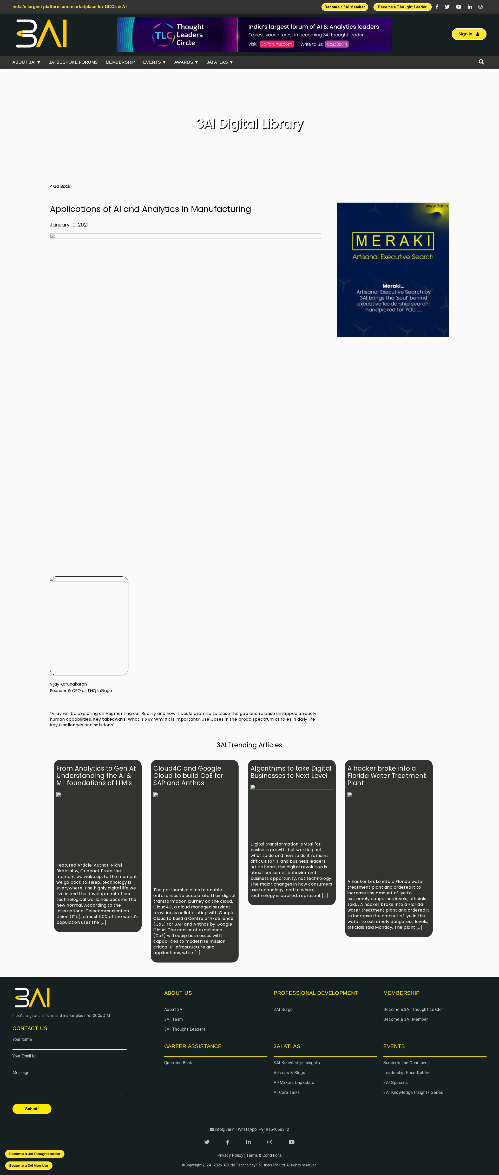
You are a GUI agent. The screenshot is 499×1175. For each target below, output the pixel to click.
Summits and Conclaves (406, 1062)
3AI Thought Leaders (185, 1029)
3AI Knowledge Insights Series (413, 1092)
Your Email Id (24, 1056)
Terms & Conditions (264, 1155)
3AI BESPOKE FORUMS (73, 62)
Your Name (22, 1039)
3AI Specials (395, 1082)
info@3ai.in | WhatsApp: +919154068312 (252, 1129)
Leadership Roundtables (406, 1072)
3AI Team (173, 1019)
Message (20, 1072)
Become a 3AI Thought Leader (413, 1009)
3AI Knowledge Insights (297, 1062)
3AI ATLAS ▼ (220, 62)
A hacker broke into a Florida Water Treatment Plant (386, 775)
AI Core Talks (287, 1092)
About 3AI (174, 1009)
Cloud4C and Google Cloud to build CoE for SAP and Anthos (188, 775)
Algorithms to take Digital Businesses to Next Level (291, 772)
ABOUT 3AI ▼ (26, 62)
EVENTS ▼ (155, 62)
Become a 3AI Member (405, 1019)
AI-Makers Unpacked (294, 1082)
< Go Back (60, 186)
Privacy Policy (230, 1155)
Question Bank (178, 1062)
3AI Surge (283, 1009)
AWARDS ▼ (186, 62)
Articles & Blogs (289, 1072)
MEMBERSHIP (120, 62)
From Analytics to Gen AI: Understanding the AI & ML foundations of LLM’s (96, 775)
